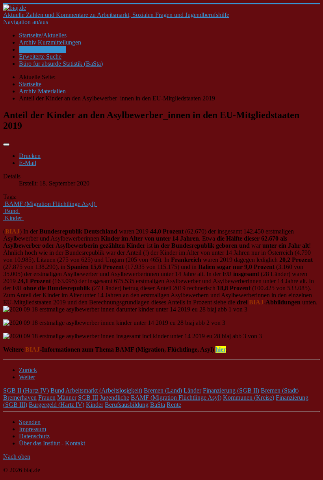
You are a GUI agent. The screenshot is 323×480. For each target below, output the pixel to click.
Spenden (30, 422)
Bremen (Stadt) (280, 390)
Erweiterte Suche (40, 56)
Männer (66, 397)
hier (220, 349)
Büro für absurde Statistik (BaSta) (61, 63)
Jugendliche (114, 397)
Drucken (30, 155)
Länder (192, 390)
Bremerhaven (20, 397)
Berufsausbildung (127, 404)
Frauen (47, 397)
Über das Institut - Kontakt (52, 443)
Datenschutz (34, 436)
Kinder (94, 404)
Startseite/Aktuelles (43, 35)
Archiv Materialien (42, 49)
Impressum (32, 429)
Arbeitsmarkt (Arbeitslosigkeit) (103, 390)
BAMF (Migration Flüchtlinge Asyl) (176, 397)
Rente (174, 404)
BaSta (157, 404)
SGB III (88, 397)
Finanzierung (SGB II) (231, 390)
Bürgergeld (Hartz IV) (56, 404)
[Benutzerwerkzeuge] (6, 144)
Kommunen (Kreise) (248, 397)
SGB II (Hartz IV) (26, 390)
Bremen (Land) (163, 390)
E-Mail (27, 162)
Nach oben (16, 456)
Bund (57, 390)
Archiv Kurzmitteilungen (50, 42)
